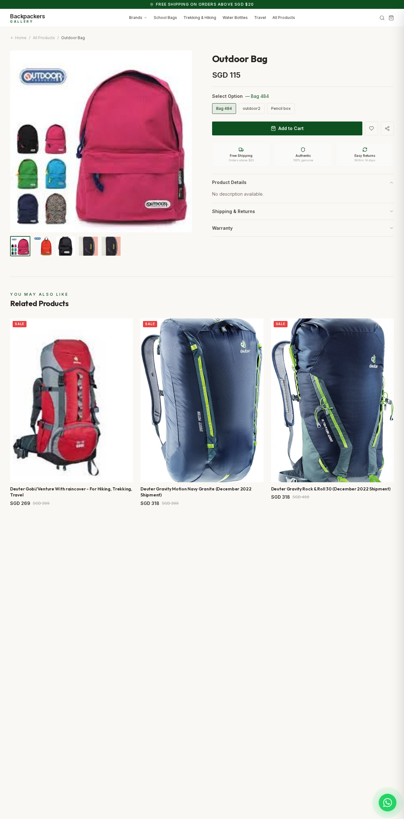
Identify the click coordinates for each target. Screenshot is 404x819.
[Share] (387, 128)
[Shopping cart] (391, 18)
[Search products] (382, 18)
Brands (135, 17)
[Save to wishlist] (371, 128)
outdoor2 (251, 108)
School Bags (165, 17)
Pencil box (281, 108)
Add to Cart (291, 128)
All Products (283, 17)
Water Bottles (235, 17)
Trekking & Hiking (199, 17)
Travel (260, 17)
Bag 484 (224, 108)
